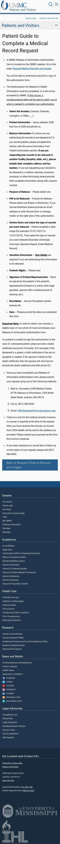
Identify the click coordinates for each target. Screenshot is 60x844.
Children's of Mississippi (13, 601)
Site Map (6, 528)
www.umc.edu (8, 780)
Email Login (7, 506)
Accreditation (8, 546)
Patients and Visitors (22, 9)
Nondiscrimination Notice (13, 726)
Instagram (10, 689)
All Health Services (10, 597)
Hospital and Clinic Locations (15, 613)
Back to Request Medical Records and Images (28, 465)
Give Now (6, 509)
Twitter (9, 682)
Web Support (8, 737)
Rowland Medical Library (13, 561)
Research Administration (13, 645)
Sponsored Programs (12, 649)
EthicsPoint (7, 718)
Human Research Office (13, 638)
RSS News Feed (12, 697)
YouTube (9, 686)
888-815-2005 (28, 790)
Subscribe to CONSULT (12, 674)
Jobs (4, 517)
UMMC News (8, 670)
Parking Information (11, 524)
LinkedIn (9, 693)
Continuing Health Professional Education (21, 553)
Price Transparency (11, 616)
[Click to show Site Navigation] (56, 4)
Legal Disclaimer (9, 722)
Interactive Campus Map (13, 513)
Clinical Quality (9, 605)
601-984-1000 (27, 787)
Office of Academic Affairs (14, 557)
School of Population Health (15, 584)
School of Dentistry (11, 565)
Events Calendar (9, 666)
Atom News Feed (13, 701)
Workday (6, 532)
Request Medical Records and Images (32, 68)
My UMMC (7, 521)
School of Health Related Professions (19, 572)
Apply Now (7, 550)
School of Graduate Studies (14, 569)
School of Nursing (10, 580)
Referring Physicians (11, 620)
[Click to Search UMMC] (50, 4)
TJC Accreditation (10, 734)
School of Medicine (10, 576)
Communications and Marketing (16, 663)
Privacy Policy (8, 730)
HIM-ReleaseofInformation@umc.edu (37, 410)
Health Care (30, 18)
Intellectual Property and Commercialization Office (25, 641)
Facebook (10, 678)
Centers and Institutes (12, 634)
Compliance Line (9, 715)
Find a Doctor (8, 609)
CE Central (7, 502)
